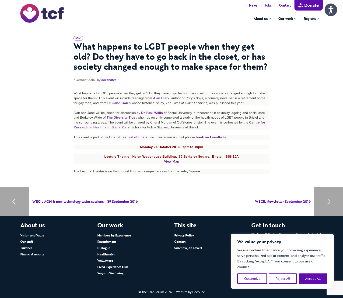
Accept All (313, 278)
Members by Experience (114, 235)
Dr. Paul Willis (152, 113)
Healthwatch (106, 254)
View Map (171, 161)
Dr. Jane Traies (119, 103)
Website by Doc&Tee (190, 292)
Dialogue (103, 248)
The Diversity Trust (122, 117)
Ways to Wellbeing (110, 273)
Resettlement (106, 242)
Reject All (283, 278)
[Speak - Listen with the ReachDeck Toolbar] (331, 10)
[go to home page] (42, 13)
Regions (310, 18)
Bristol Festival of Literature (131, 137)
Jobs (268, 5)
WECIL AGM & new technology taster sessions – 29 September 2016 (85, 202)
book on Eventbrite (211, 137)
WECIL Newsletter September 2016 (283, 202)
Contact (285, 5)
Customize (252, 278)
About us (261, 18)
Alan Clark (161, 98)
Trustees (26, 248)
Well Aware (105, 260)
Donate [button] (311, 5)
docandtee (108, 80)
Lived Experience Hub (112, 267)
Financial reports (32, 254)
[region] (282, 261)
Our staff (26, 242)
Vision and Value (32, 235)
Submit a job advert (188, 248)
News (253, 5)
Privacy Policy (184, 235)
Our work (285, 18)
